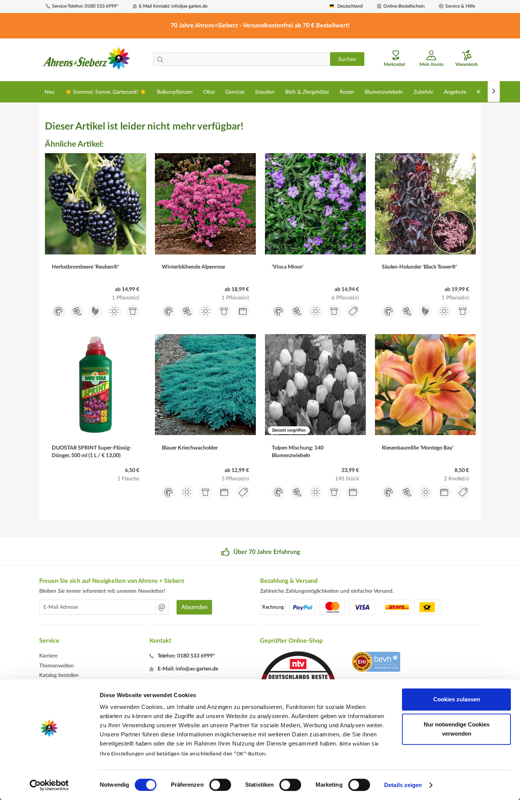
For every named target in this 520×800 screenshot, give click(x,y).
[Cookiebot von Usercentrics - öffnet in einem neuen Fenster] (49, 785)
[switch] (220, 785)
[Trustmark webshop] (375, 662)
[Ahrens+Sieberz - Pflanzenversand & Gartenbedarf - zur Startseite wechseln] (86, 60)
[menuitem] (86, 6)
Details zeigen (403, 785)
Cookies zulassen (456, 699)
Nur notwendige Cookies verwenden (457, 729)
